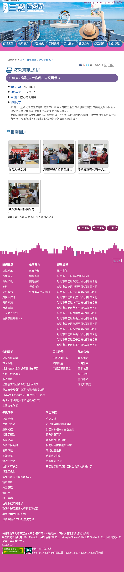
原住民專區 (8, 424)
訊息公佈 (84, 43)
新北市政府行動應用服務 (16, 477)
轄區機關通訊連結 (56, 440)
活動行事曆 (84, 384)
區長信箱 (7, 440)
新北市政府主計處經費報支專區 (20, 368)
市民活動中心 (60, 358)
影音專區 (83, 379)
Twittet (87, 65)
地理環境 (7, 281)
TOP (114, 228)
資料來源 (7, 302)
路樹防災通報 (53, 456)
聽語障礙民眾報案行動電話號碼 (20, 508)
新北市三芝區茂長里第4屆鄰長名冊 (77, 307)
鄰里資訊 (38, 43)
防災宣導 (51, 418)
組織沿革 (7, 270)
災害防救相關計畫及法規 (60, 429)
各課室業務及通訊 (39, 292)
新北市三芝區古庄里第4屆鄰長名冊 (77, 292)
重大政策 (7, 363)
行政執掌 (34, 286)
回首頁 (100, 2)
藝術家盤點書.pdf (12, 318)
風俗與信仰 (8, 297)
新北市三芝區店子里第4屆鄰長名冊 (77, 339)
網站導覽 (87, 2)
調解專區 (7, 482)
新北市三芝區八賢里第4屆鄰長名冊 (77, 281)
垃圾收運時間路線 (12, 503)
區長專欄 (34, 270)
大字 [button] (112, 65)
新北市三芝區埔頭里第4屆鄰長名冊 (77, 286)
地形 (5, 286)
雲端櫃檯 (7, 456)
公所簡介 (23, 43)
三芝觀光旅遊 (10, 313)
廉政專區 (7, 379)
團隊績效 (34, 281)
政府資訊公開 (10, 358)
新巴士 (6, 493)
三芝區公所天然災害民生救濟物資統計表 (69, 466)
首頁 (22, 60)
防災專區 (114, 43)
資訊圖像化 (8, 471)
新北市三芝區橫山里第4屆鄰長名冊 (77, 313)
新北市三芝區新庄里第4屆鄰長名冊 (77, 297)
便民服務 (99, 43)
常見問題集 (8, 434)
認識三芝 (8, 43)
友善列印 (91, 65)
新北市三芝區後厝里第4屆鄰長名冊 (77, 323)
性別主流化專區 (11, 374)
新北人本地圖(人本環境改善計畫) (21, 400)
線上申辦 (7, 498)
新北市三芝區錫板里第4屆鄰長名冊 (77, 318)
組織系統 (34, 276)
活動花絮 (83, 368)
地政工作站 (8, 461)
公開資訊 (54, 43)
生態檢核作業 (10, 405)
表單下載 (7, 450)
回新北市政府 (115, 2)
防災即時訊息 (10, 466)
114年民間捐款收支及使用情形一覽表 (23, 395)
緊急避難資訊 (53, 434)
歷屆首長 (7, 276)
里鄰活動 (7, 418)
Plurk (84, 65)
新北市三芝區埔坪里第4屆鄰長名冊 (77, 302)
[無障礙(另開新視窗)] (13, 550)
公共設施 (69, 43)
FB (80, 65)
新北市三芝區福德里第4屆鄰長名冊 (77, 329)
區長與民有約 (10, 445)
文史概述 (7, 292)
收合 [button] (117, 260)
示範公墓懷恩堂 (62, 368)
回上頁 (100, 228)
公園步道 (58, 363)
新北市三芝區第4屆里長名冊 (73, 276)
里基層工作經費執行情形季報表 (20, 384)
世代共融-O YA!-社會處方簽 (18, 519)
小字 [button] (105, 65)
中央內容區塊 (116, 65)
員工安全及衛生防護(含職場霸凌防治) (23, 389)
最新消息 (83, 358)
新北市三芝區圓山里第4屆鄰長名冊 (77, 334)
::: (80, 2)
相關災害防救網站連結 (59, 445)
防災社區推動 (53, 450)
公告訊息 (83, 363)
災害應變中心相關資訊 (59, 424)
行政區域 (7, 307)
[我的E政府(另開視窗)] (28, 550)
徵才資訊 (83, 374)
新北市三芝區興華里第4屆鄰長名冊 (77, 344)
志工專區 (7, 487)
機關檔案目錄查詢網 (14, 514)
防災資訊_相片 (46, 60)
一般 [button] (109, 65)
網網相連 (7, 429)
